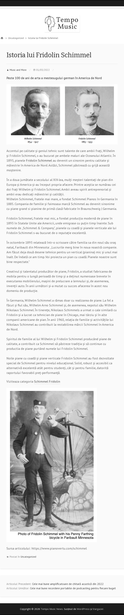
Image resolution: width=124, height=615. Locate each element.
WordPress (83, 608)
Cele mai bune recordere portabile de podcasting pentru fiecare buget (73, 588)
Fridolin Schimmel (39, 160)
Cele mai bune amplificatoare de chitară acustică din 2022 (67, 584)
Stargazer (98, 608)
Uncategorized (28, 556)
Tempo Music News (52, 608)
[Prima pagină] (2, 38)
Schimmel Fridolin (47, 381)
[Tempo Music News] (62, 23)
